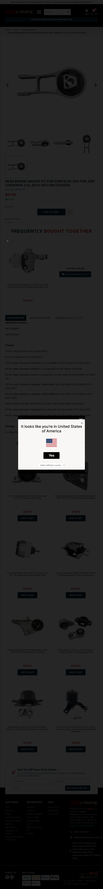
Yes (51, 455)
